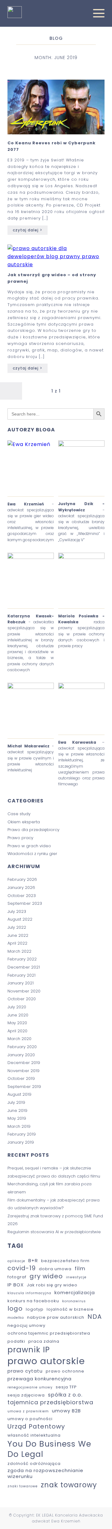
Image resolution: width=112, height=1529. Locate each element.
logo (15, 1309)
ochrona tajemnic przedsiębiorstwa (48, 1333)
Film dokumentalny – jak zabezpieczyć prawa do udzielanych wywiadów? (53, 1204)
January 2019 (20, 1142)
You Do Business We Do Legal (49, 1449)
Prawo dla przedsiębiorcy (33, 830)
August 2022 (19, 919)
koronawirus (74, 1301)
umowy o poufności (30, 1419)
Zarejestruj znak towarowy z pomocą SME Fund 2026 (55, 1220)
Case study (18, 814)
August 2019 (19, 1094)
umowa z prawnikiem (28, 1411)
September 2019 (24, 1087)
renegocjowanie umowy (30, 1387)
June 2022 (17, 935)
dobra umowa (55, 1269)
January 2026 (21, 887)
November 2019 (23, 1071)
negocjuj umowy (26, 1325)
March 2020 (19, 1039)
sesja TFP (66, 1387)
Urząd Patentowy (36, 1427)
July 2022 (16, 927)
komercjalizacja (74, 1292)
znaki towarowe (22, 1486)
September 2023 (24, 903)
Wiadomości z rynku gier (32, 854)
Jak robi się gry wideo (52, 1285)
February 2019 (21, 1134)
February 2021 (21, 975)
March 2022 (19, 951)
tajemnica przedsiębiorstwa (50, 1402)
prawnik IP (28, 1350)
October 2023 (21, 896)
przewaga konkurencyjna (39, 1379)
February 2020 (22, 1047)
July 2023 (16, 911)
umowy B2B (66, 1411)
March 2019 (18, 1126)
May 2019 (16, 1118)
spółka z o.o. (65, 1395)
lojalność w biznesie (70, 1309)
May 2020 (17, 1023)
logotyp (35, 1309)
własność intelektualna (34, 1435)
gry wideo (46, 1276)
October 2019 (21, 1078)
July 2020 (16, 1007)
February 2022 (22, 959)
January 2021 (20, 983)
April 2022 (17, 943)
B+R (33, 1260)
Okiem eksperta (23, 822)
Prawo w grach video (29, 846)
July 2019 (16, 1102)
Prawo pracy (20, 838)
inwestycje (76, 1277)
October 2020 (21, 999)
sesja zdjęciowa (26, 1395)
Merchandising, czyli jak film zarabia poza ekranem (49, 1188)
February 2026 (22, 879)
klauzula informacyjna (29, 1293)
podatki (16, 1341)
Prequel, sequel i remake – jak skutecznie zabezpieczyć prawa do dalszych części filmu (53, 1172)
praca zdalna (43, 1341)
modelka (15, 1318)
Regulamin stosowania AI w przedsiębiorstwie (54, 1232)
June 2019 (17, 1110)
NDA (94, 1317)
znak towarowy (69, 1484)
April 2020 (17, 1031)
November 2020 (23, 991)
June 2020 (17, 1015)
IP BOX (15, 1285)
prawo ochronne (65, 1371)
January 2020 (21, 1055)
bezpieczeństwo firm (65, 1261)
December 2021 (23, 967)
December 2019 (23, 1063)
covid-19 (21, 1268)
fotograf (16, 1277)
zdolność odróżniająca (34, 1463)
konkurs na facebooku (33, 1301)
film (80, 1268)
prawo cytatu (25, 1371)
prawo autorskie (46, 1361)
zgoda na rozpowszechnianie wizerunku (45, 1473)
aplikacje (16, 1261)
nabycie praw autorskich (55, 1317)
